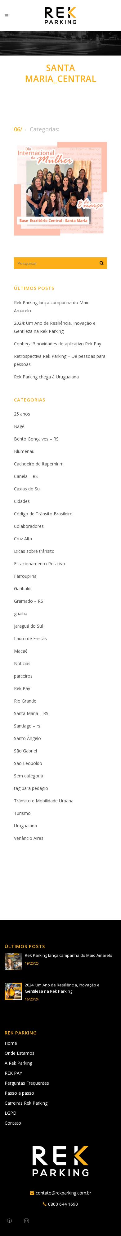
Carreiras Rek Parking (26, 1103)
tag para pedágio (31, 788)
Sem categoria (28, 776)
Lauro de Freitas (30, 638)
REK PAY (13, 1073)
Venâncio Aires (28, 838)
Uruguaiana (25, 826)
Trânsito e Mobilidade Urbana (44, 801)
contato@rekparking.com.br (63, 1193)
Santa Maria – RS (31, 713)
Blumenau (24, 451)
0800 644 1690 (63, 1204)
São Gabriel (25, 751)
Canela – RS (26, 476)
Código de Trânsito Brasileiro (43, 514)
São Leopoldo (28, 763)
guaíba (20, 613)
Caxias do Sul (27, 489)
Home (11, 1043)
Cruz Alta (23, 539)
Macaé (21, 651)
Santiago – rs (27, 726)
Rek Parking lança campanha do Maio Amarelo (68, 955)
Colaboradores (29, 526)
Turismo (22, 813)
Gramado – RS (28, 601)
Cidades (22, 501)
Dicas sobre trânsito (34, 551)
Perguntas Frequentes (27, 1083)
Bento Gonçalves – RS (36, 439)
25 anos (22, 414)
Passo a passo (19, 1093)
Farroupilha (25, 576)
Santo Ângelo (27, 738)
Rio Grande (25, 701)
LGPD (10, 1113)
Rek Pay (22, 688)
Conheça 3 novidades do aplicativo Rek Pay (57, 344)
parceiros (23, 676)
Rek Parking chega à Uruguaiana (46, 377)
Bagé (19, 426)
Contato (13, 1123)
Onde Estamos (19, 1053)
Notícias (22, 663)
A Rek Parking (18, 1063)
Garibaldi (22, 588)
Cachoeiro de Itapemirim (39, 464)
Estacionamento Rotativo (39, 564)
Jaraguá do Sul (28, 626)
